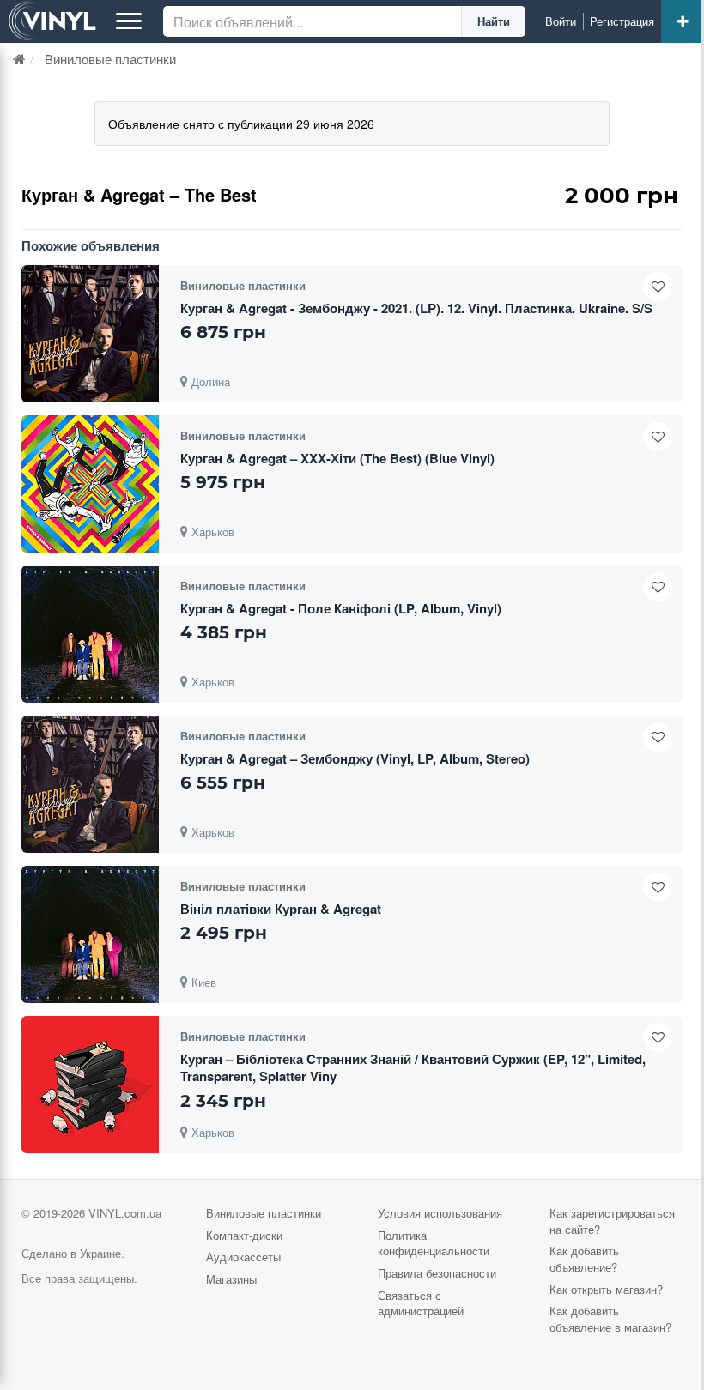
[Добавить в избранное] (657, 286)
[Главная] (19, 59)
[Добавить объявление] (682, 21)
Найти (493, 21)
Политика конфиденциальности (433, 1243)
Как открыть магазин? (606, 1289)
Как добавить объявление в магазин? (610, 1318)
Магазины (231, 1279)
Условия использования (440, 1213)
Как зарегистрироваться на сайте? (612, 1221)
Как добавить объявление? (584, 1258)
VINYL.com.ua (124, 1213)
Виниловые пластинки (263, 1213)
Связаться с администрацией (421, 1303)
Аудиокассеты (243, 1256)
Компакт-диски (244, 1235)
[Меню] (128, 21)
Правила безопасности (437, 1273)
